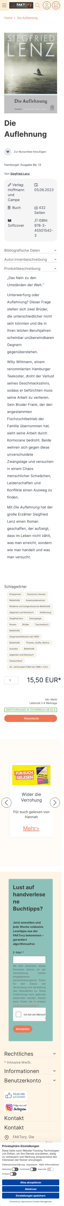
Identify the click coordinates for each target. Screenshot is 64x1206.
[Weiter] (55, 802)
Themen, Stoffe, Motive (37, 642)
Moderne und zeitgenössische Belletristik (29, 606)
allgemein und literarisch (21, 612)
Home (8, 18)
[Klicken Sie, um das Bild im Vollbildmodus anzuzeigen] (30, 73)
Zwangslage (35, 618)
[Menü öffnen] (4, 5)
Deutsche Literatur (36, 594)
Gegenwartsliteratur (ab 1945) (24, 636)
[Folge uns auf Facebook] (30, 1095)
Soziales (13, 648)
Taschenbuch (42, 624)
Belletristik (14, 600)
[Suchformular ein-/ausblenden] (37, 5)
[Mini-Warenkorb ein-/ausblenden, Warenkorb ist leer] (56, 5)
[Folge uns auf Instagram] (30, 1107)
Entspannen (15, 594)
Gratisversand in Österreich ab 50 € (31, 709)
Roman (12, 624)
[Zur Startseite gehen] (21, 5)
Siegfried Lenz (20, 173)
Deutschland (15, 660)
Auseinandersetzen (35, 600)
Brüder (25, 624)
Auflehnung (45, 612)
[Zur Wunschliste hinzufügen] (7, 151)
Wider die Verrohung (31, 797)
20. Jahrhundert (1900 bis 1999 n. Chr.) (28, 667)
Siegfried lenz (16, 618)
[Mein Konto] (47, 5)
